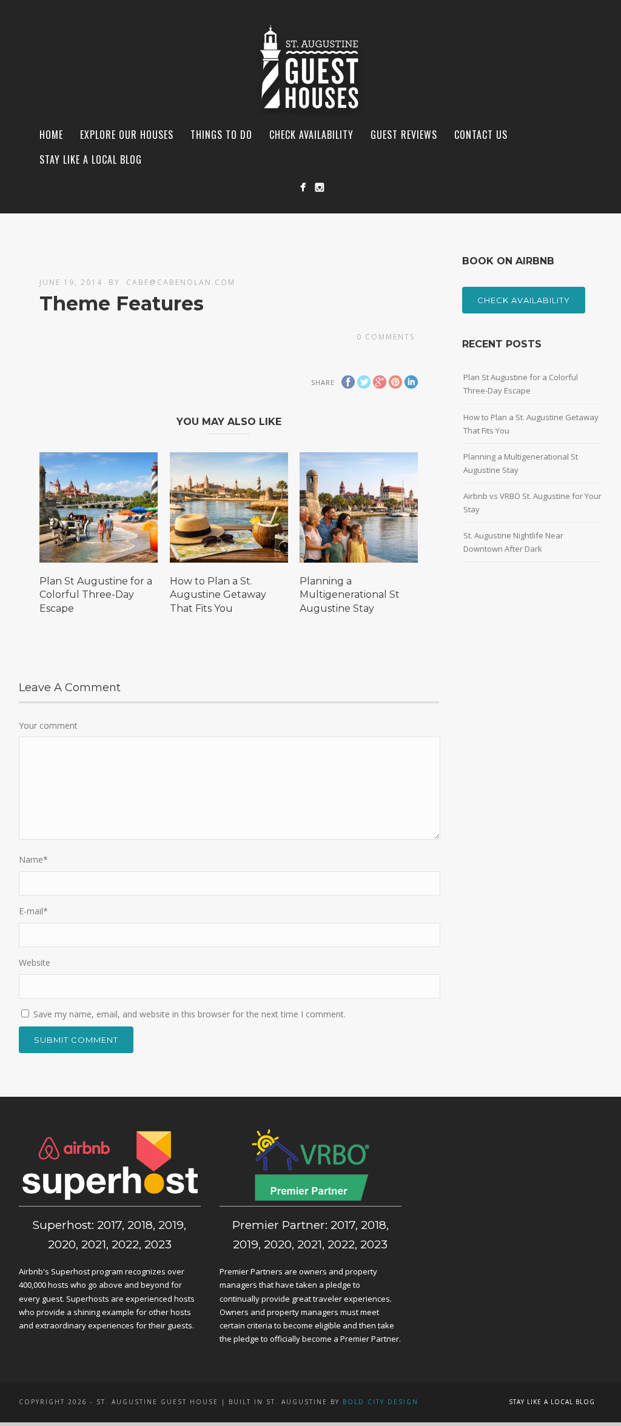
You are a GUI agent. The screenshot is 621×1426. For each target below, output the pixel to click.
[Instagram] (319, 187)
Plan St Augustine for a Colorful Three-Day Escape (95, 594)
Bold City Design (380, 1402)
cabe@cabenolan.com (180, 282)
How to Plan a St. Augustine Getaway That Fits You (218, 594)
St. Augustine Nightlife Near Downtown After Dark (513, 542)
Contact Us (481, 134)
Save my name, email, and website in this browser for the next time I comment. (189, 1014)
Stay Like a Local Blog (90, 159)
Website (34, 962)
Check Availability (523, 300)
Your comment (48, 725)
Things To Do (221, 134)
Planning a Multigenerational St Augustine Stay (350, 594)
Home (51, 134)
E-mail (33, 911)
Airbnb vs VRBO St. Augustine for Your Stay (532, 502)
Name (33, 859)
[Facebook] (302, 187)
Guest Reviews (404, 134)
